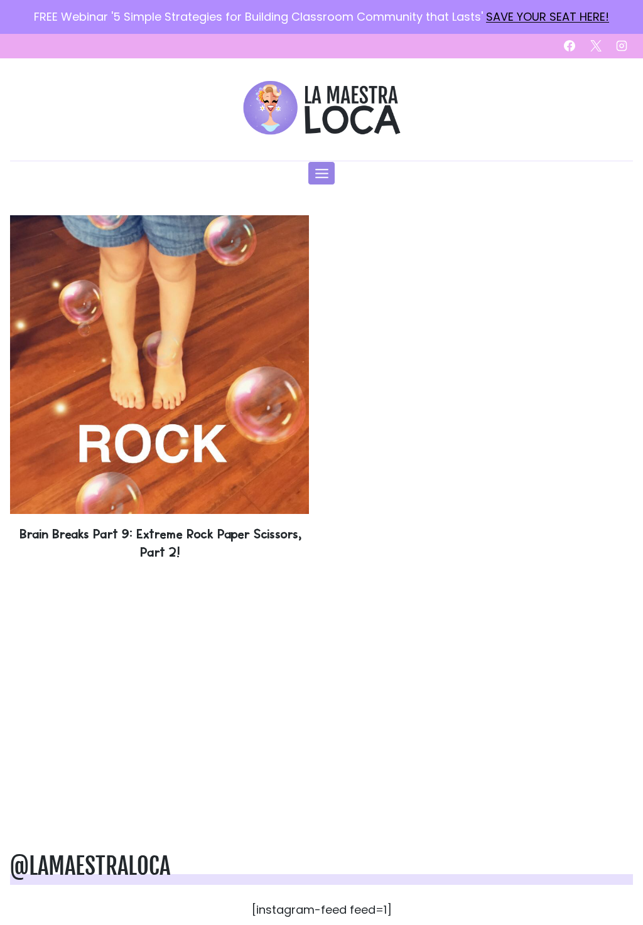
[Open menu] (321, 173)
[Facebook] (569, 46)
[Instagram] (621, 46)
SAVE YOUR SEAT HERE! (547, 16)
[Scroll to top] (613, 876)
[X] (596, 46)
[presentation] (159, 364)
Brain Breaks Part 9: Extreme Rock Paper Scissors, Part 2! (160, 542)
